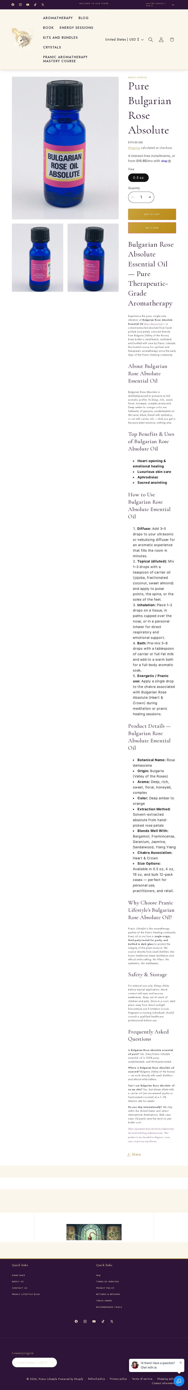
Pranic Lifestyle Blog (26, 1294)
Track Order (104, 1300)
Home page (18, 1275)
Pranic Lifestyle (48, 1379)
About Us (18, 1281)
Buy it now (152, 228)
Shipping (134, 148)
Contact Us (19, 1288)
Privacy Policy (105, 1288)
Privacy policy (118, 1379)
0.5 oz (138, 177)
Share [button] (136, 1154)
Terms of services (107, 1281)
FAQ (98, 1275)
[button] (151, 39)
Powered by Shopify (70, 1379)
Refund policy (96, 1379)
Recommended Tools (109, 1307)
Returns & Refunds (108, 1294)
